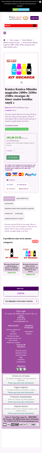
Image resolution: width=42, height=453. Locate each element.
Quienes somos (21, 351)
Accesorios (9, 203)
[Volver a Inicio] (4, 40)
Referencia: (8, 107)
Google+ (12, 189)
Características (22, 198)
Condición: (8, 110)
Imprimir (12, 180)
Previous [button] (33, 241)
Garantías (13, 334)
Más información (24, 9)
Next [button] (37, 241)
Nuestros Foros (21, 353)
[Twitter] (21, 369)
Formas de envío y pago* (14, 219)
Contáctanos (21, 362)
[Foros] (24, 369)
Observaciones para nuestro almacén (19, 209)
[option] (11, 260)
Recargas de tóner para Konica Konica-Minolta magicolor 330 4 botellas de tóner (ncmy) (30, 267)
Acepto (15, 9)
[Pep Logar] (18, 18)
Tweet (10, 185)
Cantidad (9, 150)
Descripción (9, 198)
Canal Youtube (21, 355)
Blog (21, 357)
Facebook (21, 359)
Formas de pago (13, 336)
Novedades (29, 331)
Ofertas (28, 334)
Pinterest (24, 189)
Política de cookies (13, 342)
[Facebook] (17, 369)
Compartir (22, 185)
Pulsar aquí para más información (21, 383)
